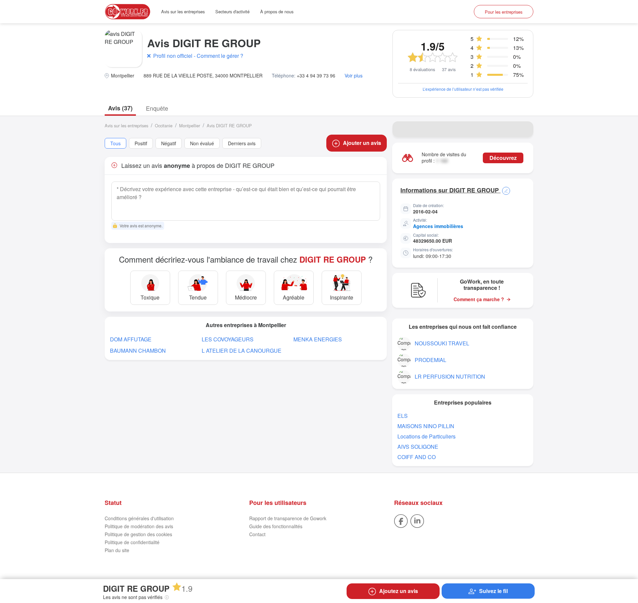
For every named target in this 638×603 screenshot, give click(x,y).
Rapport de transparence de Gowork (287, 518)
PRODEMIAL (430, 360)
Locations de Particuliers (426, 436)
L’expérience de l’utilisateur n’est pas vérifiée (463, 89)
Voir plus (354, 75)
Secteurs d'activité (232, 11)
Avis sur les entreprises (183, 11)
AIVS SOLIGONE (417, 446)
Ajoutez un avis (398, 591)
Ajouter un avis (362, 143)
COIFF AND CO (416, 457)
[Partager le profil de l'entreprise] (524, 129)
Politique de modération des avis (139, 526)
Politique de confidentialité (132, 542)
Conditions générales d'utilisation (139, 518)
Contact (257, 534)
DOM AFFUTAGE (131, 339)
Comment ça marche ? (479, 299)
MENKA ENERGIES (317, 339)
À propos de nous (276, 11)
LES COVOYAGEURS (228, 339)
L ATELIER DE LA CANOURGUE (241, 350)
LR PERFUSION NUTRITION (450, 376)
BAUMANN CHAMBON (138, 350)
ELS (402, 416)
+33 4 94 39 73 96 (316, 75)
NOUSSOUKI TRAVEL (442, 343)
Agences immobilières (438, 226)
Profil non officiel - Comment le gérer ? (198, 56)
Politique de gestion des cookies (138, 534)
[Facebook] (401, 520)
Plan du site (117, 550)
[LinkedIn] (417, 520)
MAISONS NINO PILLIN (425, 426)
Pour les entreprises (503, 12)
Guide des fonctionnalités (275, 526)
